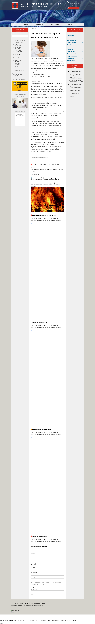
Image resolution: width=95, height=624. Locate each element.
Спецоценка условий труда (17, 607)
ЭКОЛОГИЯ (17, 59)
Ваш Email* (33, 564)
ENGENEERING (17, 48)
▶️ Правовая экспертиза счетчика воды (41, 429)
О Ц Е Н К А (17, 57)
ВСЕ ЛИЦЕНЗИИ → (15, 75)
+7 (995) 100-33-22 (73, 3)
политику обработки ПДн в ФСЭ (38, 584)
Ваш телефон (34, 572)
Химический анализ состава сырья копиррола (74, 95)
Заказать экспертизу (73, 7)
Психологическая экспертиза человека (40, 156)
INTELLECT (17, 61)
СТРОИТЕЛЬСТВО (18, 50)
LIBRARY (16, 66)
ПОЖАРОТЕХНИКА (18, 53)
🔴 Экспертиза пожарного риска (39, 536)
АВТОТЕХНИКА (17, 63)
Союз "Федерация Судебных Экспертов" (33, 605)
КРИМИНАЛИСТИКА (18, 45)
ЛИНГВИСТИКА (17, 54)
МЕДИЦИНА (17, 44)
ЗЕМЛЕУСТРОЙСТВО (18, 51)
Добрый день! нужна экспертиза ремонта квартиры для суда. (75, 90)
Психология (33, 28)
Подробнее (74, 620)
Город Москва (70, 35)
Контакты (69, 24)
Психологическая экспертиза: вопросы (40, 157)
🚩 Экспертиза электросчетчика (39, 322)
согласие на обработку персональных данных (45, 582)
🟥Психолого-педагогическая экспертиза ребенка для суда (45, 164)
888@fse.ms (73, 5)
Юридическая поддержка (20, 30)
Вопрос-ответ (40, 24)
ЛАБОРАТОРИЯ (17, 64)
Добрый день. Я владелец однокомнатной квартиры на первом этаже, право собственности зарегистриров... (75, 74)
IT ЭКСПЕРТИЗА (18, 47)
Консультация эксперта (75, 66)
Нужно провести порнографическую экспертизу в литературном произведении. (76, 86)
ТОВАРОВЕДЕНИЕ (18, 60)
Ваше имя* (33, 567)
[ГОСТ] (20, 125)
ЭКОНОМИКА (17, 56)
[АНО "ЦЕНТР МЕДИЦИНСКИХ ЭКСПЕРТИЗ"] (14, 8)
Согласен (1, 623)
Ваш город (33, 577)
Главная (25, 24)
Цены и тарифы (54, 24)
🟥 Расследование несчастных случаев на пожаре (43, 215)
